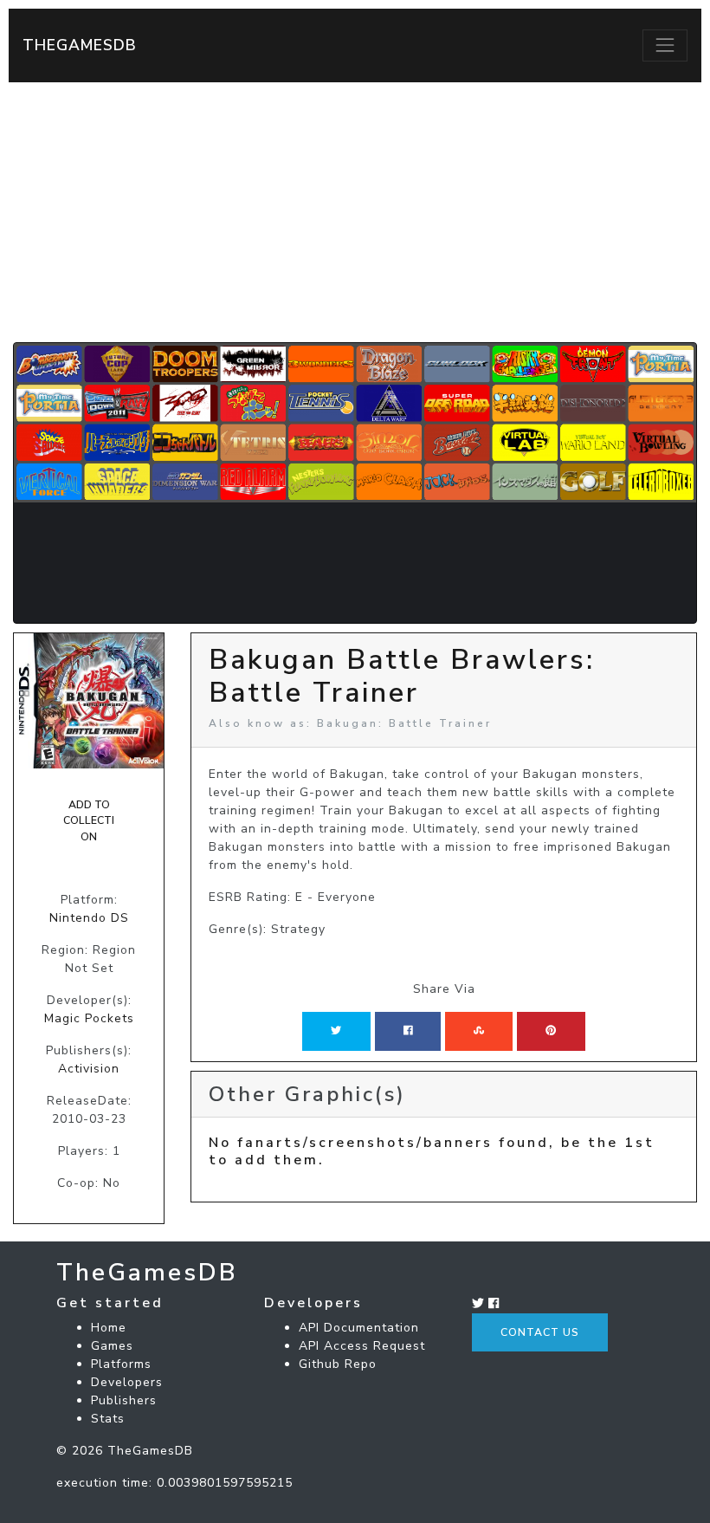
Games (112, 1346)
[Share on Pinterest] (550, 1031)
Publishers (124, 1400)
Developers (127, 1382)
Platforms (121, 1364)
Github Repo (338, 1364)
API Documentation (359, 1327)
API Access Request (362, 1346)
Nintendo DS (89, 918)
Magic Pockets (89, 1018)
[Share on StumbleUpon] (479, 1031)
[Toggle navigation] (664, 45)
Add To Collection (88, 821)
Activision (88, 1068)
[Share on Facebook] (408, 1031)
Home (108, 1327)
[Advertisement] (355, 212)
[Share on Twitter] (336, 1031)
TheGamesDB (80, 45)
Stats (108, 1418)
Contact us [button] (539, 1332)
